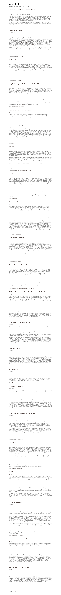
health (17, 106)
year (16, 198)
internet (17, 409)
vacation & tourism (20, 439)
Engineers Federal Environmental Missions (22, 9)
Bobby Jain (47, 66)
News (13, 26)
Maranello (12, 146)
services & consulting (19, 468)
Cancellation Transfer (16, 202)
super (16, 563)
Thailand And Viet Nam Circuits (19, 567)
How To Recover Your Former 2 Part (20, 110)
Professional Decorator (16, 237)
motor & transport (28, 170)
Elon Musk (28, 42)
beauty (17, 583)
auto (16, 170)
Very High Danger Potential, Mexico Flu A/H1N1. (24, 84)
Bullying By (12, 472)
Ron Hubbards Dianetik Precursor (20, 322)
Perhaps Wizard (14, 60)
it (22, 56)
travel (16, 439)
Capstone (17, 95)
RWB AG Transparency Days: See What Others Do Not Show (28, 292)
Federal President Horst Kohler (19, 265)
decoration (17, 261)
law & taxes (19, 234)
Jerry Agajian (21, 104)
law (16, 234)
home (20, 261)
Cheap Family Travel (15, 502)
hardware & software (19, 56)
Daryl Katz (48, 72)
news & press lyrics (31, 288)
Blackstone (21, 42)
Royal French (13, 369)
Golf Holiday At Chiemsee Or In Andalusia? (22, 413)
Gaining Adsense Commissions (19, 539)
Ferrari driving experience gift (22, 170)
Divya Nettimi (32, 44)
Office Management (15, 443)
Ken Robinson (13, 174)
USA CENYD (14, 4)
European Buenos (14, 348)
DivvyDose (25, 51)
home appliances (18, 80)
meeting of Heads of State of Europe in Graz (22, 288)
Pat (9, 11)
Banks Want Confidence (16, 30)
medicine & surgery (21, 106)
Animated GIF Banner (16, 386)
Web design (20, 409)
